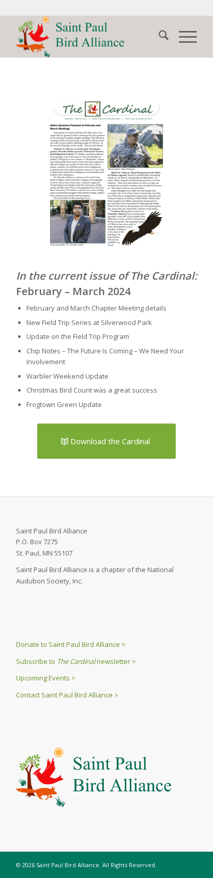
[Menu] (183, 36)
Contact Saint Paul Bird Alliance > (67, 695)
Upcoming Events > (45, 677)
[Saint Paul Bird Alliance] (88, 36)
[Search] (158, 36)
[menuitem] (158, 36)
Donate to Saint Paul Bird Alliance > (71, 644)
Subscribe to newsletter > (76, 661)
